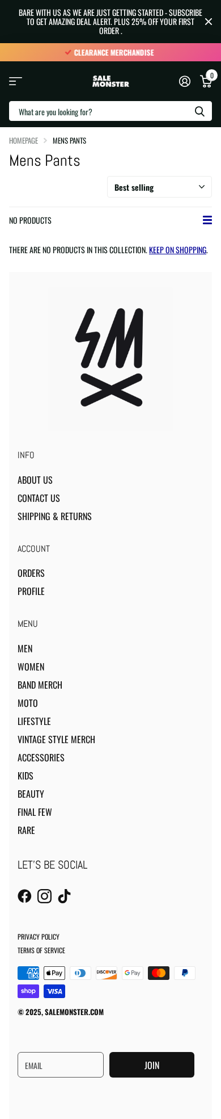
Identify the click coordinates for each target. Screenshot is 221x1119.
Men (25, 648)
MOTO (28, 703)
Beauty (31, 794)
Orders (31, 573)
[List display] (207, 220)
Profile (31, 591)
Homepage (23, 140)
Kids (25, 775)
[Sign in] (184, 81)
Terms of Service (41, 950)
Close (208, 21)
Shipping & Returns (55, 516)
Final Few (35, 812)
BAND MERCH (40, 684)
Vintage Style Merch (56, 739)
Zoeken (199, 111)
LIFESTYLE (34, 721)
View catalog (15, 81)
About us (35, 480)
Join (151, 1065)
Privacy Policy (39, 936)
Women (31, 666)
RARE (26, 830)
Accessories (41, 757)
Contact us (39, 498)
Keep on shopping (177, 249)
